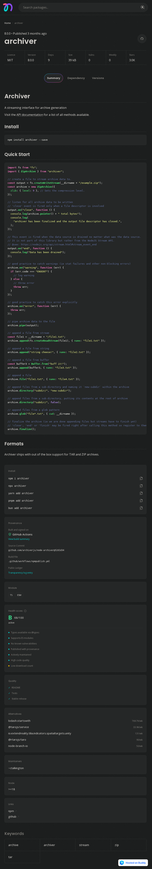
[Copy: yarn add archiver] (141, 493)
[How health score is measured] (25, 611)
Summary (53, 78)
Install (11, 127)
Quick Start (17, 154)
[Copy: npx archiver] (141, 486)
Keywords (14, 833)
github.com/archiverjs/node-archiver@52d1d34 (36, 550)
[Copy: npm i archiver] (141, 478)
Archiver (17, 96)
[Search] (142, 7)
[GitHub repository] (142, 38)
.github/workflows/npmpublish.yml (29, 561)
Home (7, 23)
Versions (98, 78)
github (13, 816)
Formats (14, 444)
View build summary (18, 539)
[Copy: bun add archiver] (141, 508)
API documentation (29, 115)
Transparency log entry (20, 572)
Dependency (76, 78)
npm (12, 811)
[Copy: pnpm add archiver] (141, 500)
